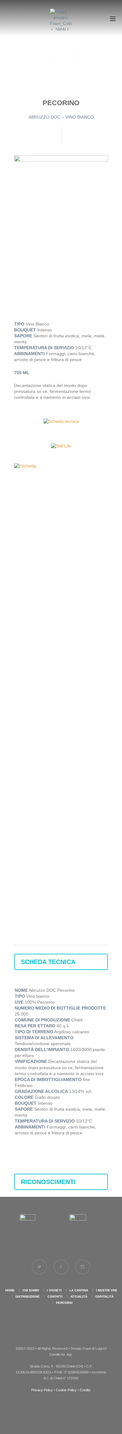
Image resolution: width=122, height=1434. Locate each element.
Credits (85, 1390)
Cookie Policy (66, 1390)
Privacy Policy (42, 1390)
